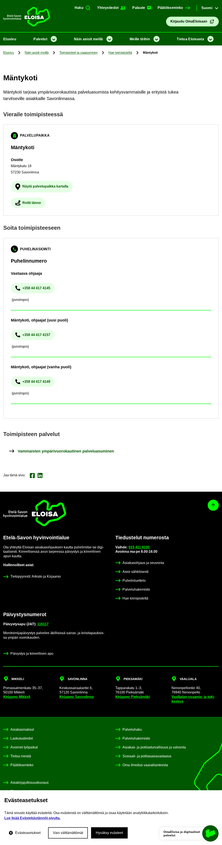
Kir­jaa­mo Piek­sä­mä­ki (132, 697)
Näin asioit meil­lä (88, 39)
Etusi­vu (9, 39)
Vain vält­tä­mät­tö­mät (68, 833)
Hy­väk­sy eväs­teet (109, 833)
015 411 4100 (139, 547)
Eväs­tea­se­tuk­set (28, 833)
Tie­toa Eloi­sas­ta (190, 39)
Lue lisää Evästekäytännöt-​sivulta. (32, 818)
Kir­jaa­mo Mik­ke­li (16, 697)
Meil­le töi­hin (140, 39)
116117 (43, 624)
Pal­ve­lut (40, 39)
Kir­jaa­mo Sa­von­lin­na (76, 697)
